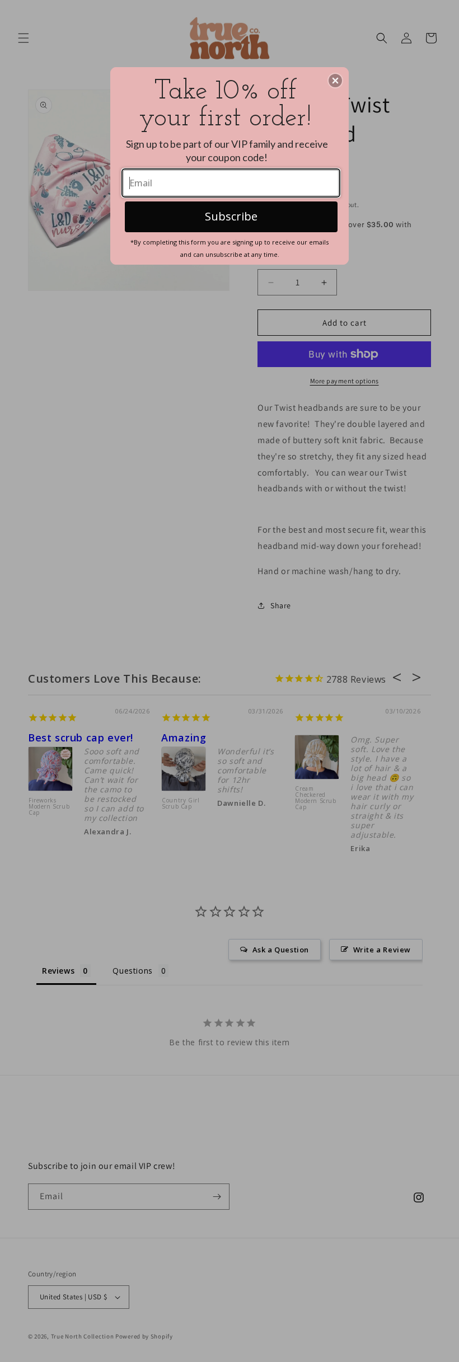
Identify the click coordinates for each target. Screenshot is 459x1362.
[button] (335, 80)
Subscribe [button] (231, 216)
